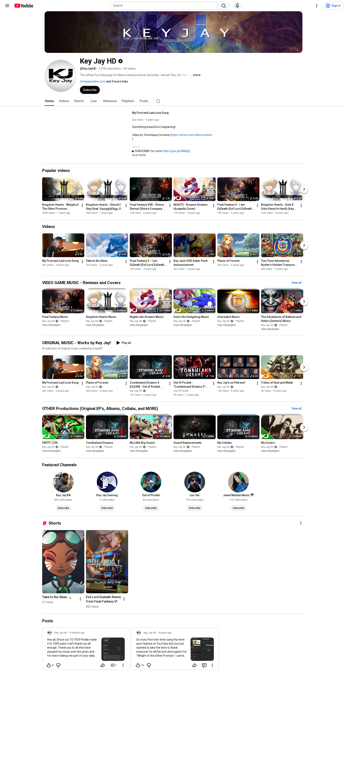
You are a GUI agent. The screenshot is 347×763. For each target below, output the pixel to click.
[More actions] (82, 205)
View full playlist (51, 325)
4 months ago (77, 632)
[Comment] (204, 665)
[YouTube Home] (23, 5)
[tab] (49, 101)
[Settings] (316, 5)
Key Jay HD (48, 321)
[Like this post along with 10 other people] (138, 665)
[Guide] (7, 5)
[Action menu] (123, 665)
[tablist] (173, 101)
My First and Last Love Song (150, 112)
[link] (86, 650)
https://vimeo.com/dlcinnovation (191, 135)
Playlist (65, 321)
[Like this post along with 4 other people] (49, 665)
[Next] (304, 189)
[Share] (103, 665)
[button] (139, 155)
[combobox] (164, 5)
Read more (139, 155)
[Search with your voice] (237, 6)
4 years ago (164, 632)
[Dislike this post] (58, 665)
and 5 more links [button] (117, 81)
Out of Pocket (181, 390)
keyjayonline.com (94, 81)
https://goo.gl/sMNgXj (176, 151)
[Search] (223, 6)
